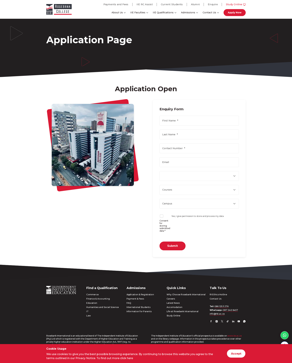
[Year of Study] (199, 176)
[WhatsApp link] (285, 335)
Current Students (172, 4)
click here (126, 358)
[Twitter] (222, 321)
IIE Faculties (137, 12)
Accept (236, 353)
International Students (138, 307)
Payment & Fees (135, 298)
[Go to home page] (59, 10)
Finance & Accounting (98, 298)
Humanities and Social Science (102, 307)
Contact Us (209, 12)
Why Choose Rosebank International (186, 294)
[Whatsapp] (244, 321)
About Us (117, 12)
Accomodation (174, 307)
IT (87, 311)
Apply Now (234, 12)
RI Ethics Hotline (218, 294)
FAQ (129, 303)
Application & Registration (140, 294)
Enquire (213, 4)
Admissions (188, 12)
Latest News (173, 303)
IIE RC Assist (145, 4)
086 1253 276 (221, 306)
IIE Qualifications (163, 12)
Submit (172, 245)
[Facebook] (211, 321)
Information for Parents (139, 311)
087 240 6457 (230, 310)
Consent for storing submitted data (165, 225)
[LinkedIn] (233, 321)
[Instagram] (216, 321)
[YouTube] (238, 321)
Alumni (195, 4)
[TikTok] (227, 321)
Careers (171, 298)
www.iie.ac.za (234, 335)
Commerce (92, 294)
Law (88, 315)
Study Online (234, 4)
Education (91, 303)
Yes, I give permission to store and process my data (198, 216)
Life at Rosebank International (182, 311)
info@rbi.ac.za (217, 313)
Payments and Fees (115, 4)
